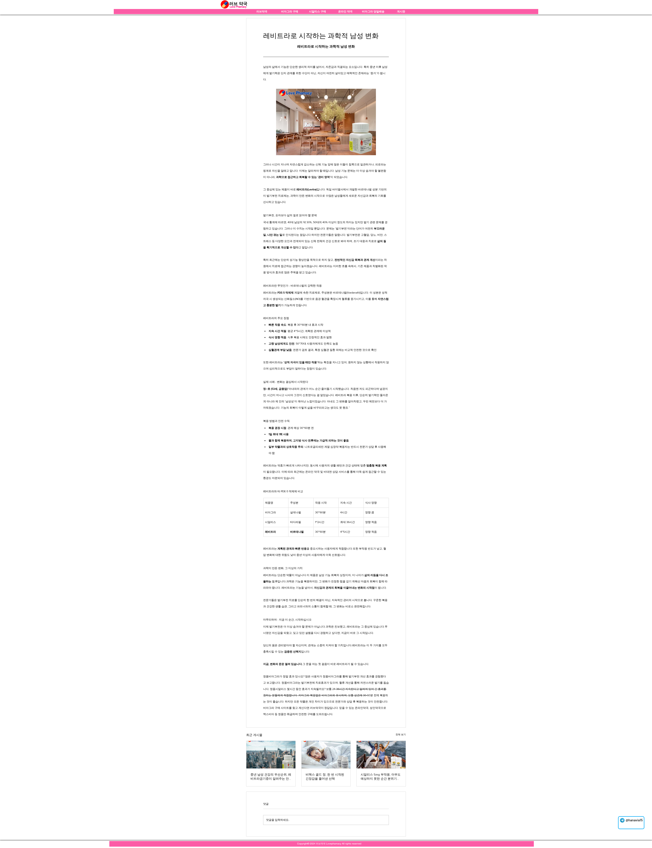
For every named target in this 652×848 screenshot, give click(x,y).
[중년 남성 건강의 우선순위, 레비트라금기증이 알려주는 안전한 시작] (270, 754)
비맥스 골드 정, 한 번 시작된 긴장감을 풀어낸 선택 (325, 776)
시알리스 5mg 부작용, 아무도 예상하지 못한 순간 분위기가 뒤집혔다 (381, 777)
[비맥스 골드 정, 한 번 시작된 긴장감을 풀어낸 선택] (326, 754)
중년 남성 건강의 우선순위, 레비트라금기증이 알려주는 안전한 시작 (270, 777)
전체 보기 (401, 734)
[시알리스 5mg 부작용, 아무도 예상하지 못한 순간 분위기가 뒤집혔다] (381, 754)
